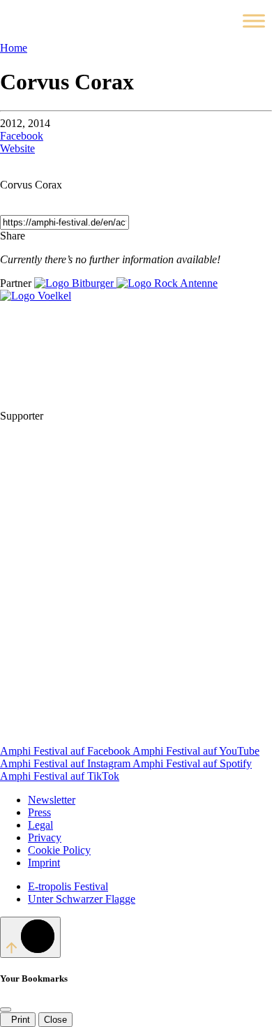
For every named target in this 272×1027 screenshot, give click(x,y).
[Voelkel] (35, 296)
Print (18, 1019)
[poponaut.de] (104, 631)
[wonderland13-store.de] (104, 738)
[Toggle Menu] (254, 21)
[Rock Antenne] (167, 283)
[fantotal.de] (104, 523)
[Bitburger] (75, 283)
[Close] (5, 1009)
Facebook (21, 136)
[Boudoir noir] (150, 416)
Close (55, 1019)
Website (17, 148)
